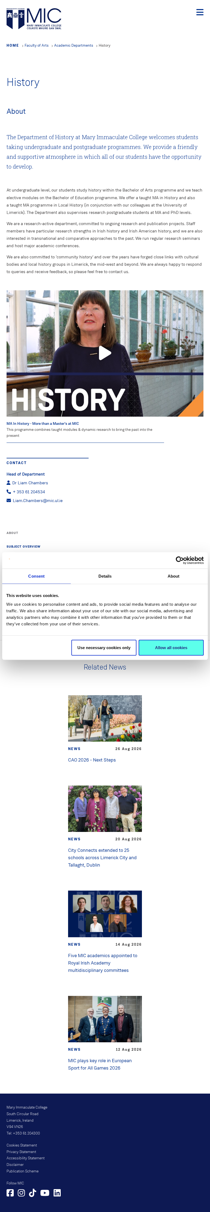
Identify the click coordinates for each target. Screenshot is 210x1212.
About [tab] (174, 576)
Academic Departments (73, 45)
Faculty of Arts (37, 45)
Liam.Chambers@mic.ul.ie (38, 500)
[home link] (34, 18)
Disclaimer (15, 1165)
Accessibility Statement (26, 1158)
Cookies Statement (22, 1145)
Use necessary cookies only (103, 647)
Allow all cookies (171, 647)
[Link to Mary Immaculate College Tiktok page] (32, 1194)
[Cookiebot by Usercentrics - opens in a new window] (180, 560)
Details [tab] (105, 576)
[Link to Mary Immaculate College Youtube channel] (44, 1194)
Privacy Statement (21, 1152)
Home (13, 45)
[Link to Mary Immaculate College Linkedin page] (57, 1194)
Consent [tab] (36, 576)
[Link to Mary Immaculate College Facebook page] (10, 1194)
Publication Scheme (23, 1171)
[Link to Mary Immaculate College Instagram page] (21, 1194)
